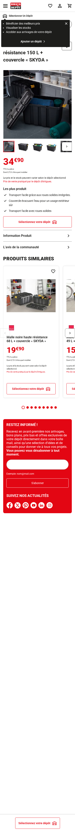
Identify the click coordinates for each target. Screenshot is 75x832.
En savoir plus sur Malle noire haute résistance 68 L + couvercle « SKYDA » (31, 332)
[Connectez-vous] (59, 5)
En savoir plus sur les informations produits (37, 235)
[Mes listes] (50, 5)
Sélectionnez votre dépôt (34, 222)
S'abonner (37, 483)
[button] (23, 407)
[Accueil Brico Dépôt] (15, 6)
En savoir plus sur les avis (37, 247)
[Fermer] (66, 24)
